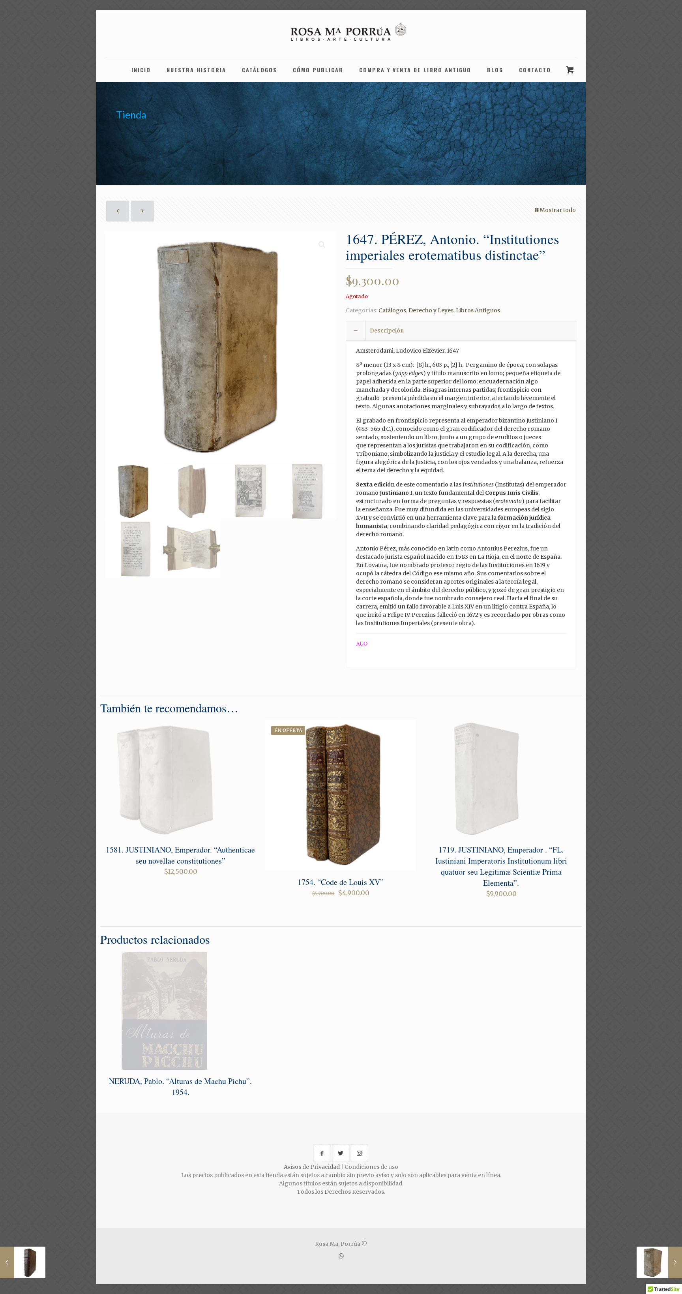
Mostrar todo (558, 210)
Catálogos (392, 310)
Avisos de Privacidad (312, 1166)
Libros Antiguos (478, 310)
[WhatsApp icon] (341, 1256)
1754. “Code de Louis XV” (341, 882)
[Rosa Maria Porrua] (341, 34)
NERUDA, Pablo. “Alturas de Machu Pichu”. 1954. (180, 1086)
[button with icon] (322, 1153)
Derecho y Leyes (430, 310)
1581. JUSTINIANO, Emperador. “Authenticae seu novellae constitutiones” (180, 855)
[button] (322, 245)
